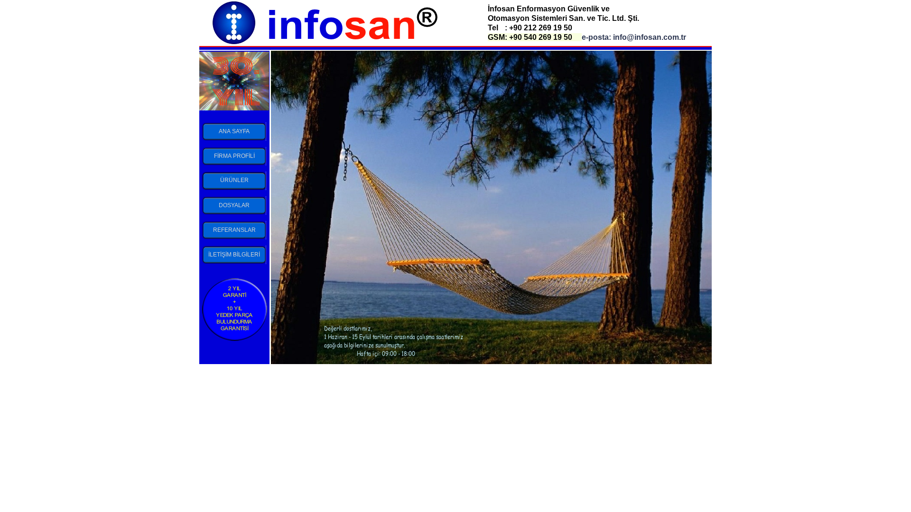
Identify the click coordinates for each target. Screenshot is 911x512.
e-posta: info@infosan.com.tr (634, 37)
